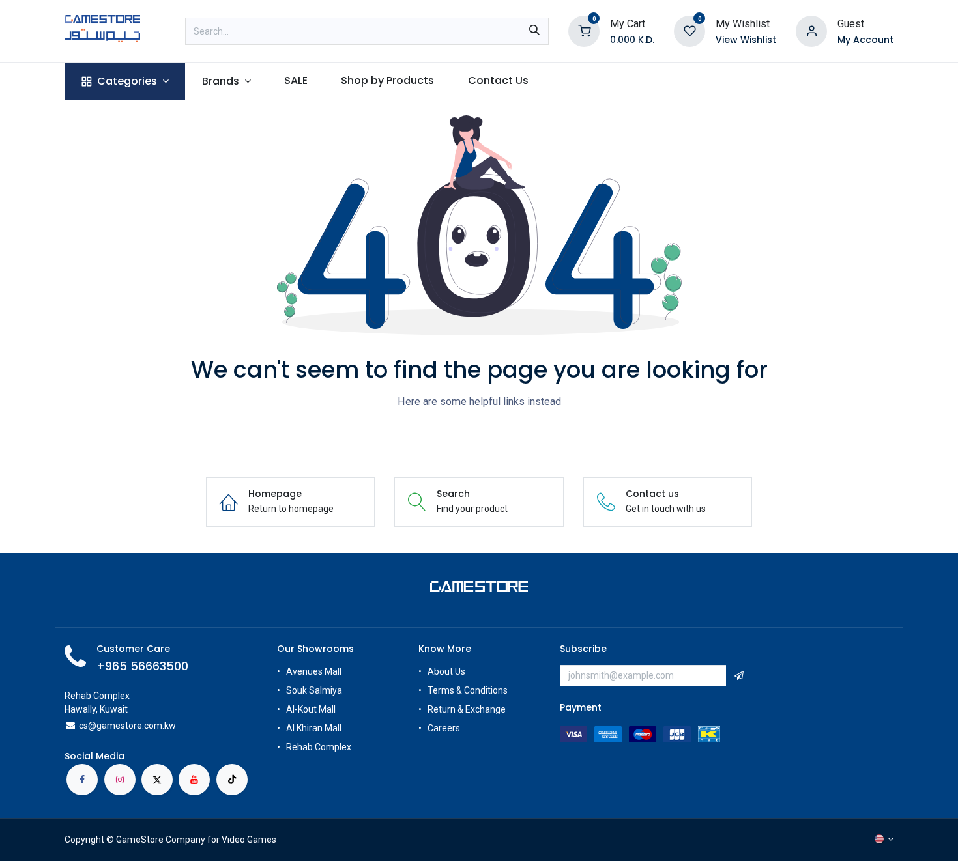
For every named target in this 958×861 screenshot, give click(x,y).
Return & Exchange (467, 709)
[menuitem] (125, 81)
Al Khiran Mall (313, 728)
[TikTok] (232, 779)
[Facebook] (82, 779)
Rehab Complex (318, 747)
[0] (584, 30)
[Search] (534, 31)
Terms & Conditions (468, 690)
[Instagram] (120, 779)
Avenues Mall (313, 671)
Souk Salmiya (315, 690)
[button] (739, 676)
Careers (445, 728)
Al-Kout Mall (311, 709)
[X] (157, 779)
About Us (446, 671)
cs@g (90, 725)
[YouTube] (194, 779)
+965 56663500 (142, 666)
